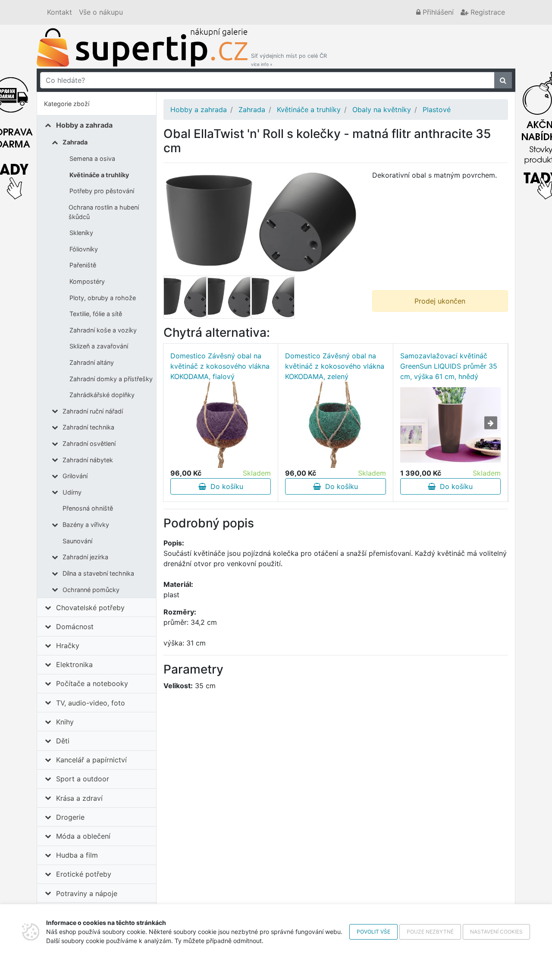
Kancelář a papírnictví (91, 759)
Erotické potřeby (83, 874)
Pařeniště (82, 265)
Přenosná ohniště (88, 508)
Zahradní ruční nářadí (93, 411)
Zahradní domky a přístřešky (111, 378)
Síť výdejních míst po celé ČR (289, 60)
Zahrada (75, 142)
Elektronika (74, 664)
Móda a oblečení (83, 836)
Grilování (75, 476)
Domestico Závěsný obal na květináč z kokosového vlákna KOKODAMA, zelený (334, 366)
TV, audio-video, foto (90, 703)
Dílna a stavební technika (98, 573)
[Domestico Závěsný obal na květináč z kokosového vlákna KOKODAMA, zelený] (335, 425)
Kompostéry (87, 281)
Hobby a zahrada (84, 125)
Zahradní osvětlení (89, 443)
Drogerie (70, 817)
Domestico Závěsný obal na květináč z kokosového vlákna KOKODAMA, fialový (220, 366)
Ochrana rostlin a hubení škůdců (104, 212)
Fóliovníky (83, 249)
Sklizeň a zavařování (98, 346)
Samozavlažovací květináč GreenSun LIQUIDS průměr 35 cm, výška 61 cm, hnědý (448, 366)
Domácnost (75, 626)
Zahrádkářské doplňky (102, 394)
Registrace (486, 12)
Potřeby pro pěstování (101, 190)
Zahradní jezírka (85, 557)
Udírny (72, 492)
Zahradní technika (88, 427)
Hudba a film (77, 855)
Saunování (77, 541)
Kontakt (59, 12)
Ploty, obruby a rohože (102, 297)
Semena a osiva (92, 158)
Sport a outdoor (82, 778)
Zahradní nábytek (88, 460)
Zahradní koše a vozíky (103, 330)
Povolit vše (373, 931)
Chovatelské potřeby (90, 607)
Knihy (65, 722)
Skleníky (81, 232)
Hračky (67, 645)
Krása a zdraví (79, 798)
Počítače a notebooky (92, 683)
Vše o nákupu (101, 12)
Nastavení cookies (496, 931)
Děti (62, 740)
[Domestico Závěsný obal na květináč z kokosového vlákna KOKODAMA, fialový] (221, 425)
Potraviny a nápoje (86, 893)
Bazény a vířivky (86, 524)
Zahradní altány (91, 362)
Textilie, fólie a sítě (95, 313)
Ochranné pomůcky (91, 589)
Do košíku (224, 486)
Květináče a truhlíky (99, 175)
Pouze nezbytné (430, 931)
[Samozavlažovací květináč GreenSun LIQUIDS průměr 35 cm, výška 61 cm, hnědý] (450, 425)
